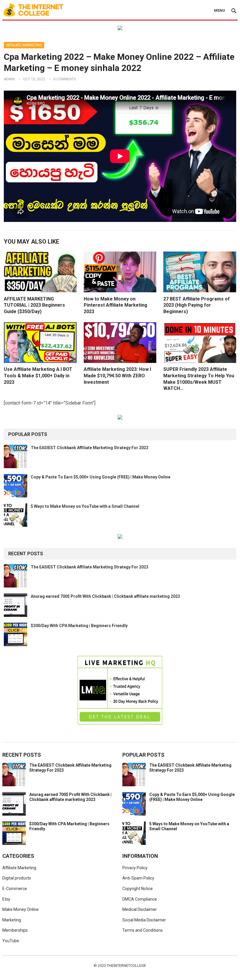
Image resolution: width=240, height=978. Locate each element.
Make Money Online (20, 909)
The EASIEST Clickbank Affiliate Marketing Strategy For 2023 (89, 447)
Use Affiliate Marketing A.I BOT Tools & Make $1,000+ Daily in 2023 (38, 375)
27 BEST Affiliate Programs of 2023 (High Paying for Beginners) (196, 305)
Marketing (11, 920)
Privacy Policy (135, 867)
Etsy (6, 899)
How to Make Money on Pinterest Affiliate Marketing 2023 (115, 305)
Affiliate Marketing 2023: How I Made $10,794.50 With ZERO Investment (117, 375)
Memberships (15, 930)
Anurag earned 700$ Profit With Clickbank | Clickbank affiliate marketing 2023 (105, 596)
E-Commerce (14, 888)
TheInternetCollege (126, 965)
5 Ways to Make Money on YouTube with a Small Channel (85, 506)
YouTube (10, 940)
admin (9, 79)
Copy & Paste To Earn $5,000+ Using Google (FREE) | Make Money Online (100, 477)
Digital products (16, 878)
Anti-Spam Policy (138, 878)
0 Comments (65, 79)
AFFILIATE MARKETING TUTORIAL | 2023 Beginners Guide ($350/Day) (34, 305)
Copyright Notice (137, 888)
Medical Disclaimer (139, 909)
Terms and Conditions (142, 930)
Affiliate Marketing (24, 45)
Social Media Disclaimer (144, 920)
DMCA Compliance (139, 899)
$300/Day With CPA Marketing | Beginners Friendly (79, 625)
